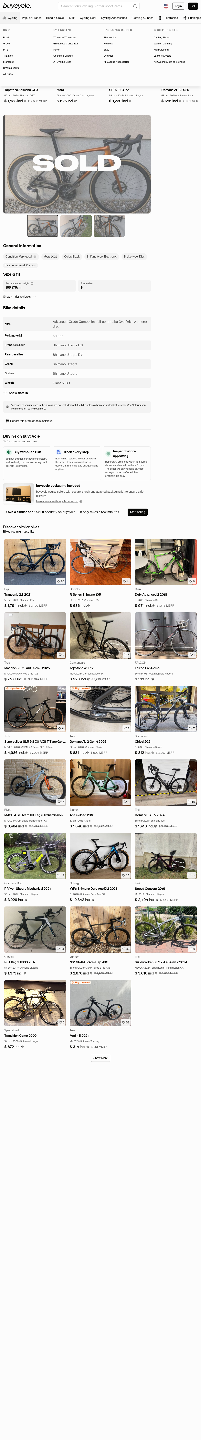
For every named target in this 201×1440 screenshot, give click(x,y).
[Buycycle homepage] (17, 6)
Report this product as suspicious (31, 421)
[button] (15, 101)
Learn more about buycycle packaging (57, 501)
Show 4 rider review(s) (17, 296)
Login (178, 6)
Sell (193, 6)
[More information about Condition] (35, 256)
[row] (15, 688)
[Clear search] (135, 6)
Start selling (137, 512)
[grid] (15, 688)
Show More (100, 1058)
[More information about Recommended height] (32, 283)
